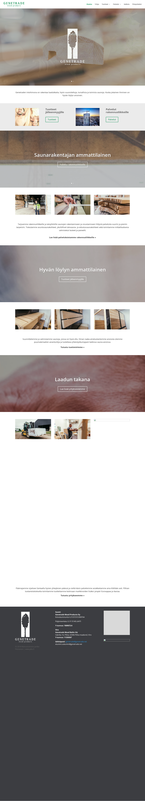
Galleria (126, 4)
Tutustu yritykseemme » (72, 595)
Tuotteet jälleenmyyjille (72, 279)
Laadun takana (72, 379)
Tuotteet (105, 4)
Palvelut (116, 4)
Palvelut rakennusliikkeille (72, 164)
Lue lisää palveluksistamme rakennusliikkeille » (72, 237)
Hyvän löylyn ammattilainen (72, 269)
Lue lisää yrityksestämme (72, 389)
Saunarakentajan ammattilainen (72, 155)
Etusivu (89, 4)
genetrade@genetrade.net (76, 641)
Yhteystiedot (137, 4)
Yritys (97, 4)
